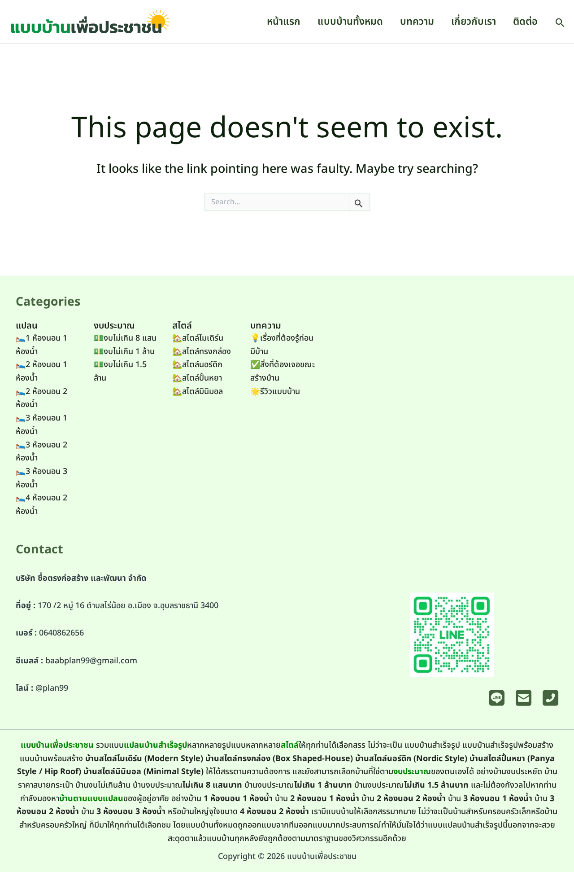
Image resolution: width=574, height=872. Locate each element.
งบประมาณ (412, 772)
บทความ (417, 21)
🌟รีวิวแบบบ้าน (275, 392)
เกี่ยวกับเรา (473, 21)
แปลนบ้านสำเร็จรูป (155, 745)
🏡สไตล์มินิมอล (197, 392)
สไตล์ (290, 745)
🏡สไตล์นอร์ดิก (197, 365)
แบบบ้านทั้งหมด (350, 21)
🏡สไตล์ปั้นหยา (197, 378)
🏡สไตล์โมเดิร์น (197, 338)
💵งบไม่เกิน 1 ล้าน (124, 352)
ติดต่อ (525, 21)
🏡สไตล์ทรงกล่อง (201, 352)
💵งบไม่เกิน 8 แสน (125, 338)
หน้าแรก (283, 21)
